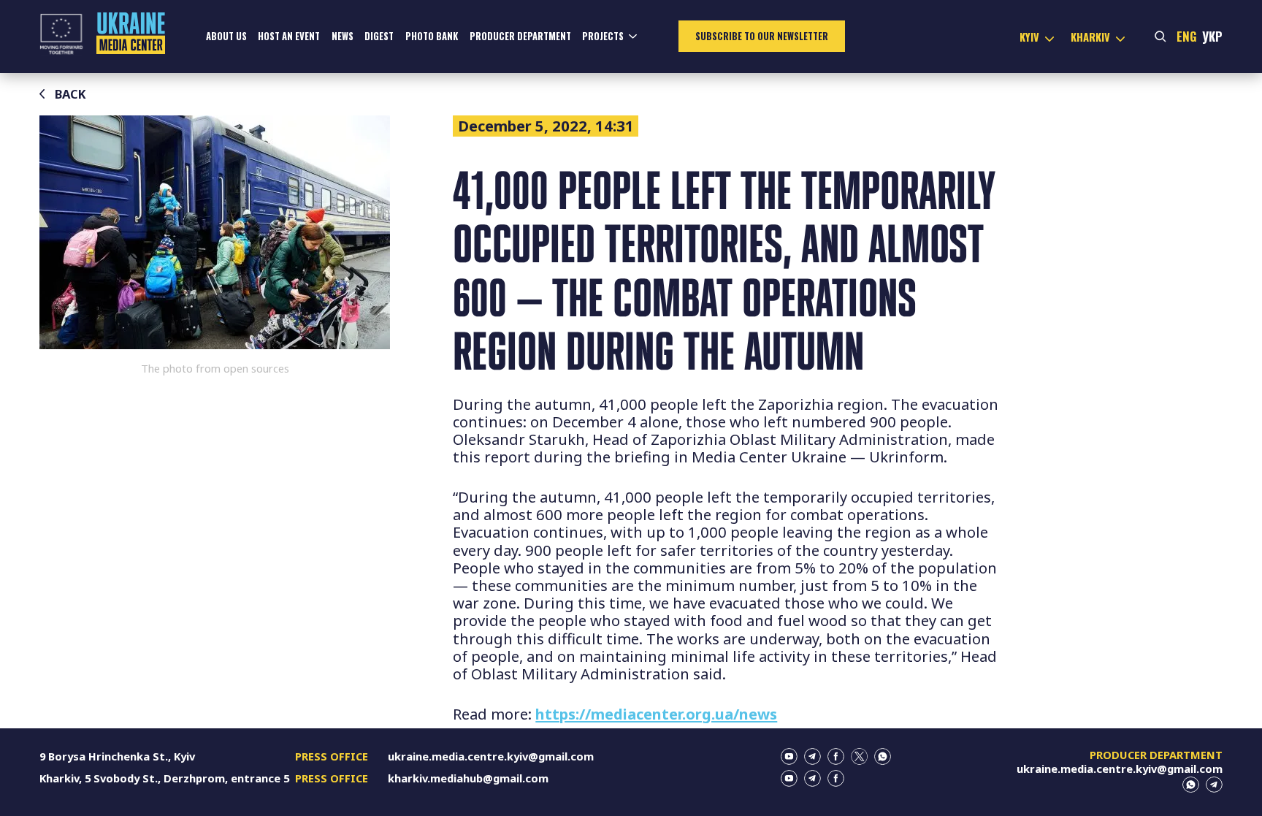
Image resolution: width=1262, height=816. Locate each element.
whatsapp (882, 756)
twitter (859, 756)
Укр (1212, 36)
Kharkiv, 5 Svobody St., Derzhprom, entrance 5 (164, 778)
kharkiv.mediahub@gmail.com (468, 778)
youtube (789, 756)
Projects (603, 36)
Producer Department (520, 36)
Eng (1187, 36)
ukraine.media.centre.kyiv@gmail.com (491, 756)
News (342, 36)
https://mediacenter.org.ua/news (656, 713)
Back (70, 94)
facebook (835, 756)
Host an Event (289, 36)
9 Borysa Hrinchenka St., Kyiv (117, 756)
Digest (379, 36)
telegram (812, 756)
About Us (226, 36)
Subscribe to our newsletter (761, 36)
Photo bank (431, 36)
